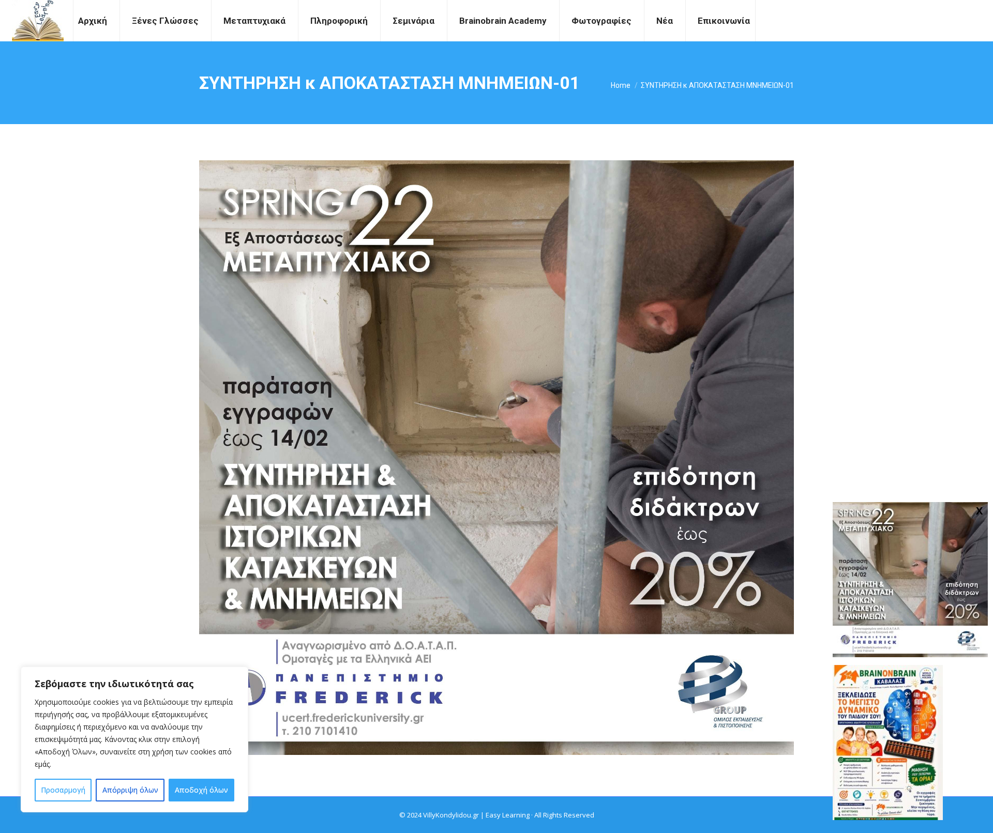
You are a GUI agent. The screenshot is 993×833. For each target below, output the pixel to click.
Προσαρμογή (63, 790)
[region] (134, 739)
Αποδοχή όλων (201, 790)
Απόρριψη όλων (130, 790)
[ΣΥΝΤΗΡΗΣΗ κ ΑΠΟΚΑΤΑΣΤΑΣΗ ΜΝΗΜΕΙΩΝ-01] (496, 457)
